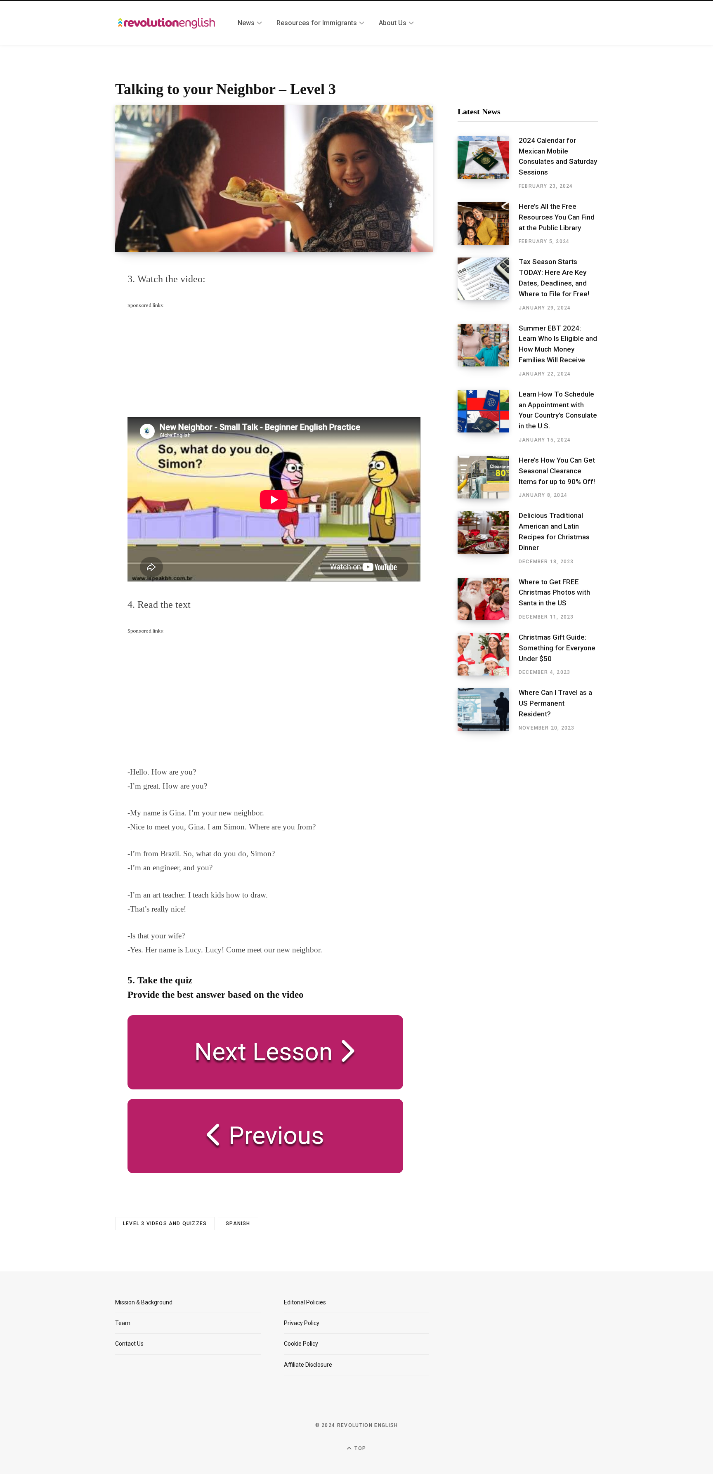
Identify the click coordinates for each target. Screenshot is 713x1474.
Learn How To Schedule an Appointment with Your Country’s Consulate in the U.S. (558, 410)
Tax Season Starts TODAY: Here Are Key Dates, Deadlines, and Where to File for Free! (554, 277)
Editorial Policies (305, 1302)
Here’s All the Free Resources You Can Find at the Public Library (557, 217)
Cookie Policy (301, 1343)
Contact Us (129, 1343)
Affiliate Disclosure (308, 1364)
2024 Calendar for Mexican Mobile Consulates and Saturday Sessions (558, 156)
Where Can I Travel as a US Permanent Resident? (555, 703)
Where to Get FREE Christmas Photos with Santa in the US (554, 592)
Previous (273, 1135)
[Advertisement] (189, 361)
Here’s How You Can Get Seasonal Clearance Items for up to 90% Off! (557, 471)
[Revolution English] (166, 23)
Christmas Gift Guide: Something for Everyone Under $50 (557, 648)
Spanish (238, 1223)
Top (359, 1448)
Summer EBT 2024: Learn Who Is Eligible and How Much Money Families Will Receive (558, 344)
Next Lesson (257, 1051)
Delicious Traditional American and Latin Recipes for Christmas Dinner (554, 531)
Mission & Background (143, 1302)
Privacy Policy (301, 1323)
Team (122, 1323)
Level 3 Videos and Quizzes (165, 1223)
